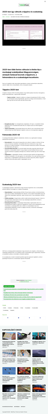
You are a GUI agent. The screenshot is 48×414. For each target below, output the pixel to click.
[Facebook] (7, 317)
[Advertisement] (24, 57)
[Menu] (45, 1)
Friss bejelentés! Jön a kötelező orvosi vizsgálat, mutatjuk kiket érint (19, 299)
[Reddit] (40, 317)
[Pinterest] (29, 317)
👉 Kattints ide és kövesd (24, 281)
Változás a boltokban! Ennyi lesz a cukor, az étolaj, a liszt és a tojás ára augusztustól (23, 296)
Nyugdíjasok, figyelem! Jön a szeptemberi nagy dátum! (16, 294)
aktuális (10, 307)
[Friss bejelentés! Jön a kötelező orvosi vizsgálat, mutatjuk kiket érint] (24, 353)
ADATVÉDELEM (16, 406)
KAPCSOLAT (23, 406)
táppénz (12, 310)
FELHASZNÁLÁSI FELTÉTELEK (7, 406)
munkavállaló (35, 307)
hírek (21, 307)
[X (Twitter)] (18, 317)
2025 (4, 307)
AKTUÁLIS (18, 14)
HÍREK (21, 14)
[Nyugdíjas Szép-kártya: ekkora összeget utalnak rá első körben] (24, 336)
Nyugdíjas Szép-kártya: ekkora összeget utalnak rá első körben (18, 292)
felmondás (16, 307)
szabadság (5, 310)
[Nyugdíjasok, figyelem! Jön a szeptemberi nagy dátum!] (39, 336)
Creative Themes (23, 411)
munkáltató (27, 307)
